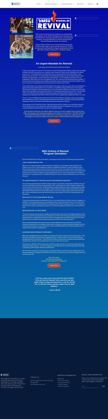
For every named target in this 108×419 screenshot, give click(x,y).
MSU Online (80, 4)
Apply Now (90, 4)
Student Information (67, 4)
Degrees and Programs (51, 4)
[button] (97, 4)
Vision (38, 4)
